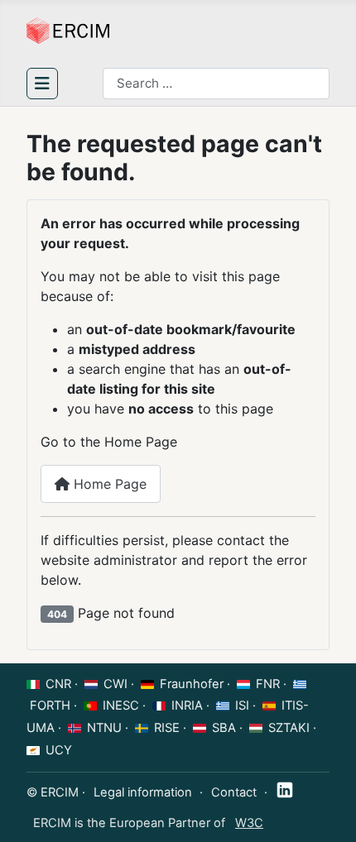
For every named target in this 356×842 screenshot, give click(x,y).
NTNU (104, 727)
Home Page (108, 484)
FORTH (50, 705)
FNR (268, 684)
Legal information (143, 792)
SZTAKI (289, 727)
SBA (224, 727)
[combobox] (216, 83)
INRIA (187, 705)
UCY (59, 750)
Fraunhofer (192, 684)
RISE (167, 727)
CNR (58, 684)
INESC (121, 705)
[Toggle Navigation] (42, 83)
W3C (249, 823)
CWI (115, 684)
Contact (234, 792)
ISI (242, 705)
